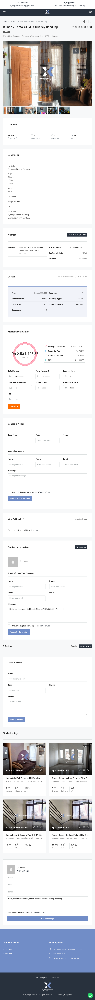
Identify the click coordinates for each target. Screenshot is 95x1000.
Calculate (14, 406)
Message (12, 470)
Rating (52, 685)
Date (38, 435)
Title (10, 685)
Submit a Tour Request (20, 498)
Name (10, 459)
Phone (38, 459)
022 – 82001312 (22, 3)
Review (11, 696)
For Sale (6, 31)
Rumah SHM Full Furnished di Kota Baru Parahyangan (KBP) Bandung (36, 778)
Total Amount (14, 371)
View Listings (81, 547)
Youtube (55, 978)
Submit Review (16, 719)
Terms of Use (44, 492)
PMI (9, 394)
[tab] (76, 51)
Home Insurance (70, 382)
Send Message (47, 919)
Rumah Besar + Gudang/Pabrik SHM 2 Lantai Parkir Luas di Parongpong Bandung (42, 835)
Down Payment (42, 371)
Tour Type (12, 435)
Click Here (35, 530)
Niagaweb (68, 995)
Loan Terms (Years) (17, 382)
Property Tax (41, 382)
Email (65, 459)
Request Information (19, 632)
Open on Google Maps (78, 235)
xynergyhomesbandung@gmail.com (22, 6)
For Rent (8, 954)
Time (65, 435)
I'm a (51, 593)
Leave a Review (85, 646)
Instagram (43, 978)
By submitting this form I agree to (31, 492)
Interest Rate (69, 371)
